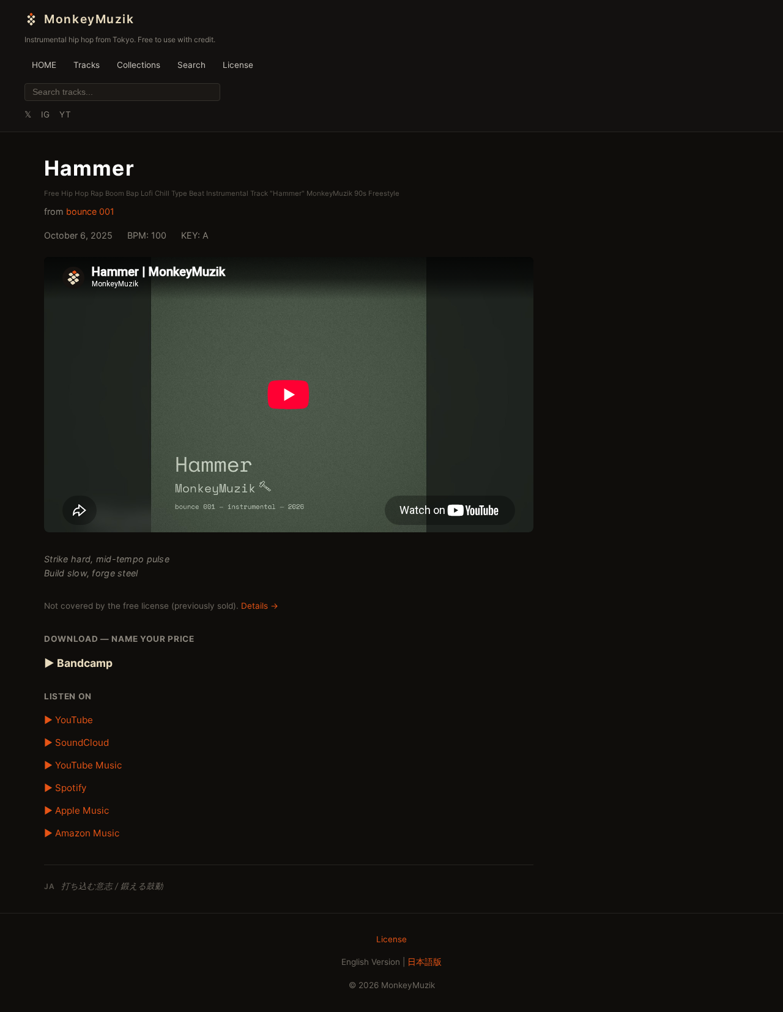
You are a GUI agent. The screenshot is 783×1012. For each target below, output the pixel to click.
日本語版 (424, 962)
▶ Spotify (65, 788)
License (238, 65)
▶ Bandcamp (78, 663)
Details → (259, 606)
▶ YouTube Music (83, 765)
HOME (44, 65)
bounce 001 (90, 211)
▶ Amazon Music (81, 833)
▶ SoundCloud (76, 742)
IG (45, 114)
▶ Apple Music (76, 810)
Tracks (86, 65)
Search (191, 65)
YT (65, 114)
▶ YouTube (68, 720)
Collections (138, 65)
